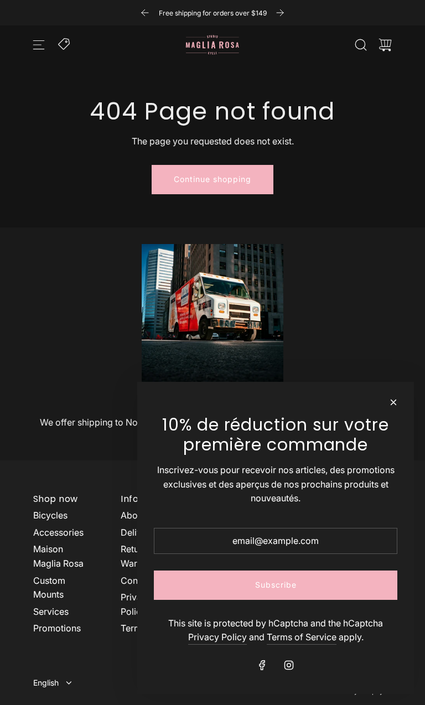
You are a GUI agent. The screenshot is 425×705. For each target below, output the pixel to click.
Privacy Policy (217, 636)
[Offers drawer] (65, 43)
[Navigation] (39, 45)
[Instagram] (289, 665)
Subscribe (276, 584)
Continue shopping (212, 179)
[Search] (361, 45)
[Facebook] (262, 665)
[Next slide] (280, 13)
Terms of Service (301, 636)
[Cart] (385, 45)
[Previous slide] (145, 13)
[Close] (393, 402)
